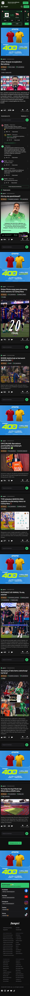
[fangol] (15, 923)
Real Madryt (18, 970)
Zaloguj (26, 6)
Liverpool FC (18, 964)
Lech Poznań (5, 964)
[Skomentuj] (26, 247)
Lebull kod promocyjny (7, 936)
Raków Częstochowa (7, 977)
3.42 (12, 20)
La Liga (17, 942)
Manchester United (19, 968)
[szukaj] (22, 6)
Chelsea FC (18, 962)
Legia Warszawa (6, 961)
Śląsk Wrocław (6, 968)
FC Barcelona (18, 972)
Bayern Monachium (19, 973)
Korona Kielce (6, 981)
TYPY (17, 23)
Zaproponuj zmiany (7, 927)
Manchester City (19, 966)
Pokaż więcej (7, 155)
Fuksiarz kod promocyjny (8, 942)
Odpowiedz (15, 131)
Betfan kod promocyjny (7, 947)
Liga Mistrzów (18, 949)
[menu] (2, 7)
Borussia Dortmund (19, 975)
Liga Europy (18, 951)
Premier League (19, 940)
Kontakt (18, 927)
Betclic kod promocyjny (7, 951)
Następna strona (14, 843)
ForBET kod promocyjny (7, 953)
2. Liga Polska (18, 938)
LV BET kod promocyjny (7, 944)
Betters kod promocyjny (8, 949)
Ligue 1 (17, 947)
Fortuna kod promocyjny (8, 946)
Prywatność (18, 929)
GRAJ (6, 23)
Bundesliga (18, 944)
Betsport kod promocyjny (8, 938)
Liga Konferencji (19, 953)
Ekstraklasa (18, 935)
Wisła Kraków (5, 962)
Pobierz (26, 2)
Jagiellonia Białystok (7, 972)
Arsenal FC (18, 961)
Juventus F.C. (18, 979)
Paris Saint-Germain (20, 977)
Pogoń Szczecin (6, 973)
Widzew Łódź (5, 975)
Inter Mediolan (18, 981)
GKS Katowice (6, 979)
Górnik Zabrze (6, 966)
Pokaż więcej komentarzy (15, 186)
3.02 (5, 20)
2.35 (19, 20)
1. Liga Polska (18, 936)
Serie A (17, 946)
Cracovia (5, 970)
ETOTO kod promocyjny (8, 935)
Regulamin (5, 929)
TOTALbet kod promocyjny (8, 955)
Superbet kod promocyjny (8, 940)
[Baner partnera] (15, 42)
